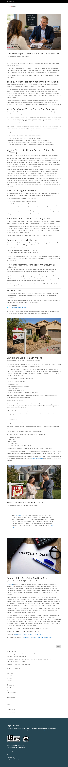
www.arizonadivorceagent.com (18, 307)
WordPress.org (11, 712)
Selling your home (35, 360)
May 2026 (9, 678)
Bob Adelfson (12, 56)
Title (37, 581)
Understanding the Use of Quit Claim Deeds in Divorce (28, 634)
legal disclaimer (48, 730)
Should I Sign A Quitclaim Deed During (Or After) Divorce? (37, 637)
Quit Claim (32, 581)
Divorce (27, 56)
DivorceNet (18, 515)
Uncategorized (11, 697)
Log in (8, 704)
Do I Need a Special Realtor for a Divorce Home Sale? (33, 53)
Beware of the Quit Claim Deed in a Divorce (28, 577)
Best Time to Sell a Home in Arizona (24, 357)
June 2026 (9, 675)
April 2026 (9, 681)
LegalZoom (10, 584)
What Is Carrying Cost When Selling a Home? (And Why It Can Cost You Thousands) (29, 659)
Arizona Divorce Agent (37, 458)
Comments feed (11, 709)
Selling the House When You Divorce (25, 502)
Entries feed (10, 707)
